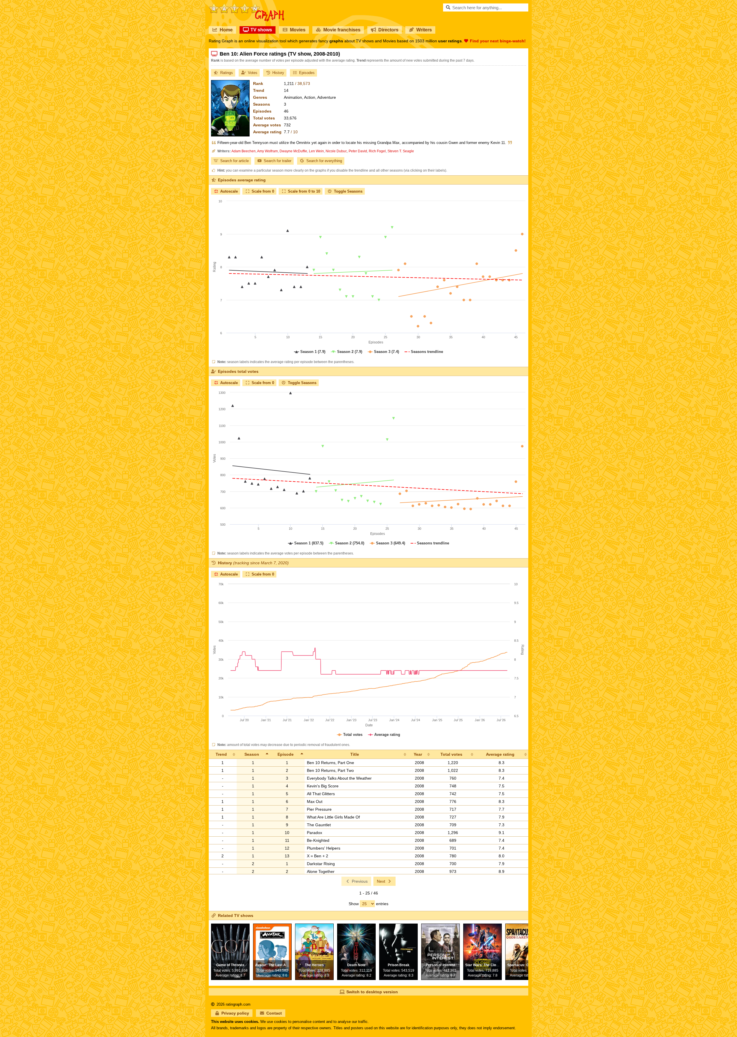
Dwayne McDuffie (293, 151)
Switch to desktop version (372, 991)
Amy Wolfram (267, 151)
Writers (424, 29)
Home (226, 29)
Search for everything (324, 161)
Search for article (234, 161)
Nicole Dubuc (336, 151)
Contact (274, 1013)
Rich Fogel (377, 151)
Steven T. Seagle (401, 151)
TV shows (261, 29)
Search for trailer (277, 161)
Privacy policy (235, 1013)
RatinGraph (246, 5)
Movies (297, 29)
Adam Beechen (243, 151)
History (278, 73)
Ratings (226, 73)
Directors (388, 29)
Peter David (358, 151)
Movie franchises (341, 29)
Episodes (307, 73)
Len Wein (316, 151)
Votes (252, 73)
